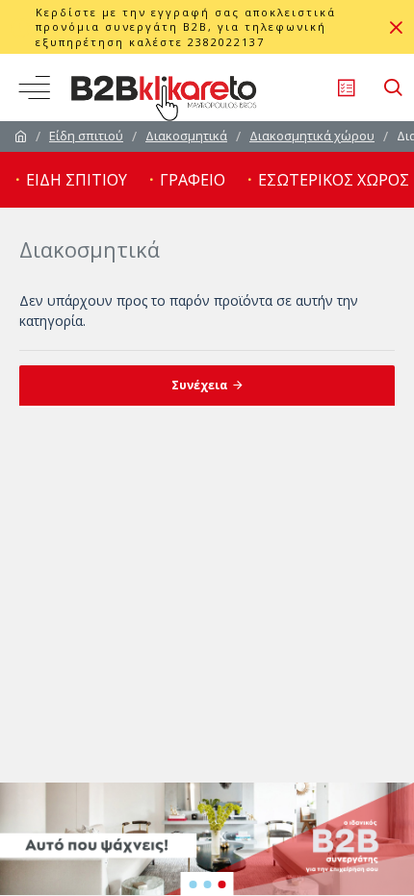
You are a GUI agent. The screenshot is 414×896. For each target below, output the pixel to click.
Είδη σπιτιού (86, 135)
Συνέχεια (199, 385)
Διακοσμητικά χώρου (312, 135)
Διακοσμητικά (186, 135)
